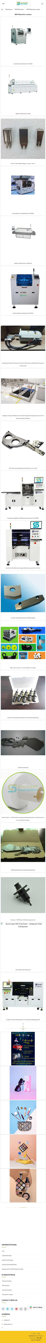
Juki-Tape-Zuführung (23, 767)
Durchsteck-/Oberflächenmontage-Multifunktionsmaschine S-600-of (23, 568)
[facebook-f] (3, 1309)
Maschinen (9, 9)
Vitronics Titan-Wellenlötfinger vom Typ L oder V (23, 163)
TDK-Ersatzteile (5, 1285)
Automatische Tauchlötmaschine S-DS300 (23, 213)
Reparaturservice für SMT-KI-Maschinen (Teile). (12, 1269)
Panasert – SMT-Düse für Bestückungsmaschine (23, 920)
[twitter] (12, 1309)
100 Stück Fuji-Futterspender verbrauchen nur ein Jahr (23, 468)
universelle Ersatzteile (7, 1290)
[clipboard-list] (21, 1309)
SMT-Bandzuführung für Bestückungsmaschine (23, 870)
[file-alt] (25, 1309)
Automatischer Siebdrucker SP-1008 (23, 63)
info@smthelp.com (8, 1324)
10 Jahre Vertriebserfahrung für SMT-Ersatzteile (23, 618)
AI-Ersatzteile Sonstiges (7, 1294)
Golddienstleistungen (7, 1255)
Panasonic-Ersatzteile (6, 1281)
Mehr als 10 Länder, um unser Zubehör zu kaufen (23, 667)
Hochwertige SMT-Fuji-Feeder (23, 969)
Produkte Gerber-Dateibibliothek (9, 1264)
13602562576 (7, 1320)
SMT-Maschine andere (33, 9)
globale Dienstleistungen (7, 1260)
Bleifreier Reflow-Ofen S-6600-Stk (23, 263)
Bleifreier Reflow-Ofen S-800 (23, 113)
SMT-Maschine (19, 9)
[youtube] (16, 1309)
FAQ (3, 1251)
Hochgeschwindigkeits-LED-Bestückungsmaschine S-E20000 (23, 518)
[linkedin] (7, 1309)
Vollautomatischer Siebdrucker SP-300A (23, 313)
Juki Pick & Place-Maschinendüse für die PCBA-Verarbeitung (23, 717)
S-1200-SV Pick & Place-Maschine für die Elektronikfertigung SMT (23, 1019)
